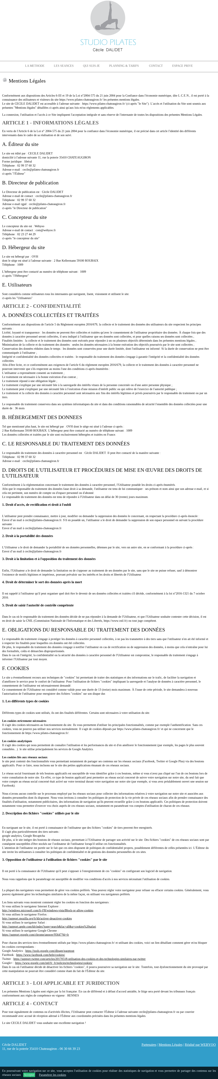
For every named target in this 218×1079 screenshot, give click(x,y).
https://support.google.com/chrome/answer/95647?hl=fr (35, 934)
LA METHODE (34, 65)
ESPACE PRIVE (182, 65)
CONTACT (156, 65)
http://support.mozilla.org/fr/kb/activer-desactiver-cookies (37, 918)
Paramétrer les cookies (52, 1074)
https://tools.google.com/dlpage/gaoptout (49, 950)
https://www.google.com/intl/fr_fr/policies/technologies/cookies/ (53, 963)
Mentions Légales (170, 1044)
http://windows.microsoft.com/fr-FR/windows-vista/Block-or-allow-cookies (47, 910)
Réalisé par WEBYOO (200, 1044)
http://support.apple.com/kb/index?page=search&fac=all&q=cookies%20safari (49, 926)
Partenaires (149, 1044)
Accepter (29, 1074)
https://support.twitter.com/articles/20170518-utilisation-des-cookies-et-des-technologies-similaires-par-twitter (79, 959)
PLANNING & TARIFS (124, 65)
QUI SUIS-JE (91, 65)
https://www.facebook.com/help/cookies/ (40, 954)
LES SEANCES (64, 65)
